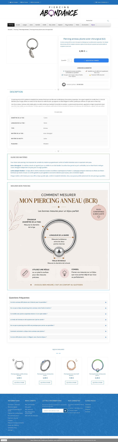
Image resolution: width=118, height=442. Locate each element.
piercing (15, 99)
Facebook (88, 404)
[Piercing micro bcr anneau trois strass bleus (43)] (45, 364)
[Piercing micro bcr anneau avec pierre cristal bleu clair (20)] (97, 364)
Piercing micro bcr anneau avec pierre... (97, 374)
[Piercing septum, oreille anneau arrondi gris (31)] (19, 364)
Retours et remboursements (16, 423)
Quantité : (64, 60)
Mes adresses (29, 409)
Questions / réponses (14, 404)
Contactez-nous (12, 427)
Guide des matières (13, 425)
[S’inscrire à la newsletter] (65, 410)
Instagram (88, 407)
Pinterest (87, 409)
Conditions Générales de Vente (15, 410)
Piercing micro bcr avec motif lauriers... (71, 374)
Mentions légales (12, 407)
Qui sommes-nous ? (13, 415)
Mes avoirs (28, 407)
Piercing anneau (24, 29)
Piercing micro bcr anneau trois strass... (45, 374)
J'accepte (3, 440)
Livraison (10, 420)
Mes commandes (30, 404)
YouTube (87, 412)
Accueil (10, 29)
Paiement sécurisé (13, 418)
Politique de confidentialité (15, 413)
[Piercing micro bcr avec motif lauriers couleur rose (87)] (71, 364)
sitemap (10, 430)
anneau (41, 99)
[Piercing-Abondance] (59, 17)
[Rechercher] (108, 21)
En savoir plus (58, 112)
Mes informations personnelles (30, 412)
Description (16, 91)
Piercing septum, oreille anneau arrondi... (19, 374)
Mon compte (30, 401)
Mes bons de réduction (31, 415)
